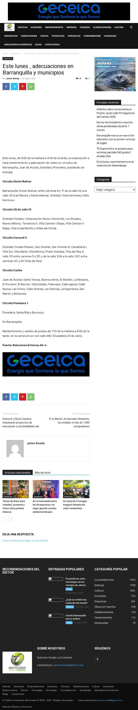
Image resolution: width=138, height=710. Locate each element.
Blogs (38, 44)
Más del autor (43, 472)
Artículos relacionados (18, 472)
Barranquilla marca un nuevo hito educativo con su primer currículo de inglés (116, 139)
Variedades (110, 35)
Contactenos (52, 44)
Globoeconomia (102, 27)
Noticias (22, 27)
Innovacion (11, 35)
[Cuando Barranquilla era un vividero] (56, 619)
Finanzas (85, 27)
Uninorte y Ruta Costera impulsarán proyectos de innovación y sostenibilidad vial (21, 422)
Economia (36, 27)
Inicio (5, 53)
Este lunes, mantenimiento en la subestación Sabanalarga (115, 163)
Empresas (71, 27)
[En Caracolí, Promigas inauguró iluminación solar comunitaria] (76, 489)
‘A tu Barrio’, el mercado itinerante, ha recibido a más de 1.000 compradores (69, 422)
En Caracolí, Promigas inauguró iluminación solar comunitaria (75, 505)
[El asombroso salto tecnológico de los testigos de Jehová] (56, 582)
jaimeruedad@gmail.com (68, 665)
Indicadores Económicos (18, 44)
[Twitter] (14, 86)
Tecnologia (58, 35)
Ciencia (44, 35)
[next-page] (10, 519)
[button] (131, 27)
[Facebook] (6, 86)
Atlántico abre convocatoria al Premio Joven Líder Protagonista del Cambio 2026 (115, 113)
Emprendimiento (54, 27)
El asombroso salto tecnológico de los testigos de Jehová (76, 582)
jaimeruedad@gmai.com (110, 700)
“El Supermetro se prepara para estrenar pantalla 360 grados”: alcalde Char (115, 152)
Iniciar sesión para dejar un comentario (25, 540)
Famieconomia (29, 35)
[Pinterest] (22, 86)
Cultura (118, 27)
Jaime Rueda (13, 78)
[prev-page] (5, 519)
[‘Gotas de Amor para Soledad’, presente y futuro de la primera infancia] (16, 489)
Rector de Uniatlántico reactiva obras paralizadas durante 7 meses (115, 126)
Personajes (74, 35)
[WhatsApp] (30, 86)
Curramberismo (92, 35)
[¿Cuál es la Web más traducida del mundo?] (56, 603)
